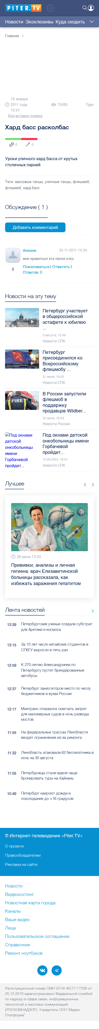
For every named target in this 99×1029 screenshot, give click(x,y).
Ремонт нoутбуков (23, 953)
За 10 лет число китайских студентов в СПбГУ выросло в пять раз (54, 647)
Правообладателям (23, 855)
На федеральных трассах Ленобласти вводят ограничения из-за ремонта (54, 735)
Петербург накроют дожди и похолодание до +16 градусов (47, 796)
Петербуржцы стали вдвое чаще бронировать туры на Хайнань (49, 775)
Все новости (91, 610)
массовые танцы (29, 182)
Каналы (13, 911)
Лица (10, 928)
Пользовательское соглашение (37, 936)
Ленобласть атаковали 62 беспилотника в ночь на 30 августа (57, 755)
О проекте (14, 846)
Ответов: (32, 272)
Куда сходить (70, 22)
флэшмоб (13, 188)
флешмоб (81, 182)
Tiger (90, 105)
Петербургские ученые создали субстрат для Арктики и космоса (56, 626)
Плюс (7, 269)
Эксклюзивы (39, 22)
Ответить (61, 267)
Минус (18, 269)
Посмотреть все (26, 212)
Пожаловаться (36, 267)
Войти (91, 8)
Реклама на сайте (21, 864)
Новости (14, 22)
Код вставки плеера (25, 116)
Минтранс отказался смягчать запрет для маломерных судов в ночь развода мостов (55, 714)
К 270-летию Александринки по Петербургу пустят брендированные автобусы (52, 670)
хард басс (31, 188)
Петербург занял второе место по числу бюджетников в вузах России (56, 691)
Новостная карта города (30, 903)
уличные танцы (58, 182)
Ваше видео (17, 919)
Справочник (17, 945)
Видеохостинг (19, 894)
